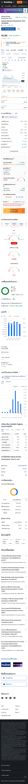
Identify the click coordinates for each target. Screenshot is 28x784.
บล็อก (2, 706)
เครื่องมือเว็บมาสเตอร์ (6, 715)
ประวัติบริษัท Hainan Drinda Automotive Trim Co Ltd (11, 458)
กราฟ (7, 50)
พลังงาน (25, 468)
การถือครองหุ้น (6, 480)
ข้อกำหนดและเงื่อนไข (5, 765)
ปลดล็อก (17, 450)
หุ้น (2, 6)
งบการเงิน (13, 50)
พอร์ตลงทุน (3, 712)
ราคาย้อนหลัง (23, 53)
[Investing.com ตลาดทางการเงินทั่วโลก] (9, 2)
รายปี (2, 381)
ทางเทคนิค (20, 50)
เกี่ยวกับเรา (17, 706)
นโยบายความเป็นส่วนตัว (6, 770)
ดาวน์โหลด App (4, 709)
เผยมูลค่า (23, 97)
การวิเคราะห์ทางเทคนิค (9, 220)
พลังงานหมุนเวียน (22, 465)
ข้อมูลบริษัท (8, 53)
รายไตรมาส (8, 381)
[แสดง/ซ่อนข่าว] (10, 57)
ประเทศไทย (8, 6)
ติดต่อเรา (17, 712)
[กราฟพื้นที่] (5, 57)
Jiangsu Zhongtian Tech (8, 539)
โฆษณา (17, 709)
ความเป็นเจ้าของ (16, 53)
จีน (26, 475)
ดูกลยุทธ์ (7, 45)
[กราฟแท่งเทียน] (3, 57)
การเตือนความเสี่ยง (5, 775)
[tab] (7, 224)
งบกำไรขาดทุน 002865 (9, 372)
